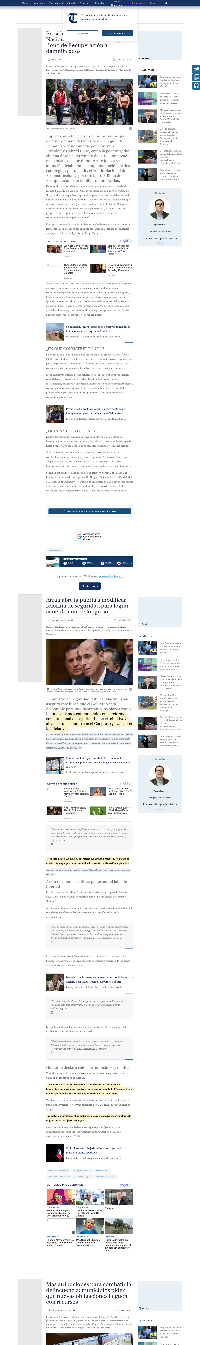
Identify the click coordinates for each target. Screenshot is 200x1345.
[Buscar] (171, 3)
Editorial (84, 3)
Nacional (70, 3)
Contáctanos (90, 586)
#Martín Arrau (102, 1170)
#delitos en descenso (106, 1176)
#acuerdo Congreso (83, 1176)
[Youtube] (124, 563)
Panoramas (138, 3)
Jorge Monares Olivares (64, 1310)
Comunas (39, 3)
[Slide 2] (159, 243)
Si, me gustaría (117, 33)
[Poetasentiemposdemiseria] (159, 209)
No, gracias (82, 33)
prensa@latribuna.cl (111, 576)
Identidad (99, 3)
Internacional (55, 3)
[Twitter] (89, 563)
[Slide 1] (157, 243)
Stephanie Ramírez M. (64, 620)
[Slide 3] (162, 243)
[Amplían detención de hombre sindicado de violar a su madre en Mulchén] (149, 81)
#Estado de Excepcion (58, 1170)
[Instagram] (107, 563)
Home (25, 3)
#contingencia (55, 550)
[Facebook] (72, 563)
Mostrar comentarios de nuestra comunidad (91, 511)
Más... (153, 3)
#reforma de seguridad (59, 1176)
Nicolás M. (59, 60)
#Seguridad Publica (82, 1170)
